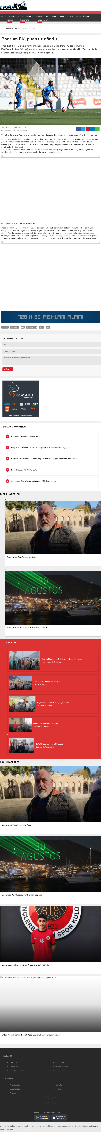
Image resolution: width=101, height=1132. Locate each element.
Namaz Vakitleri (61, 1067)
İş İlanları (59, 1085)
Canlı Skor (59, 1063)
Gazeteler (42, 19)
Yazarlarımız (60, 1071)
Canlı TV (13, 1063)
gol (22, 327)
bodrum (5, 327)
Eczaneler (25, 19)
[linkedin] (92, 129)
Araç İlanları (15, 1085)
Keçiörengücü (32, 327)
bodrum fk (14, 327)
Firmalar (13, 1093)
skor (47, 327)
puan (41, 327)
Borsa (10, 19)
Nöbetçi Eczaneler (17, 1071)
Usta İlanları (15, 1089)
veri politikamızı (91, 1126)
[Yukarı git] (96, 1127)
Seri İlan (58, 1089)
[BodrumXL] (50, 5)
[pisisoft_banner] (20, 417)
